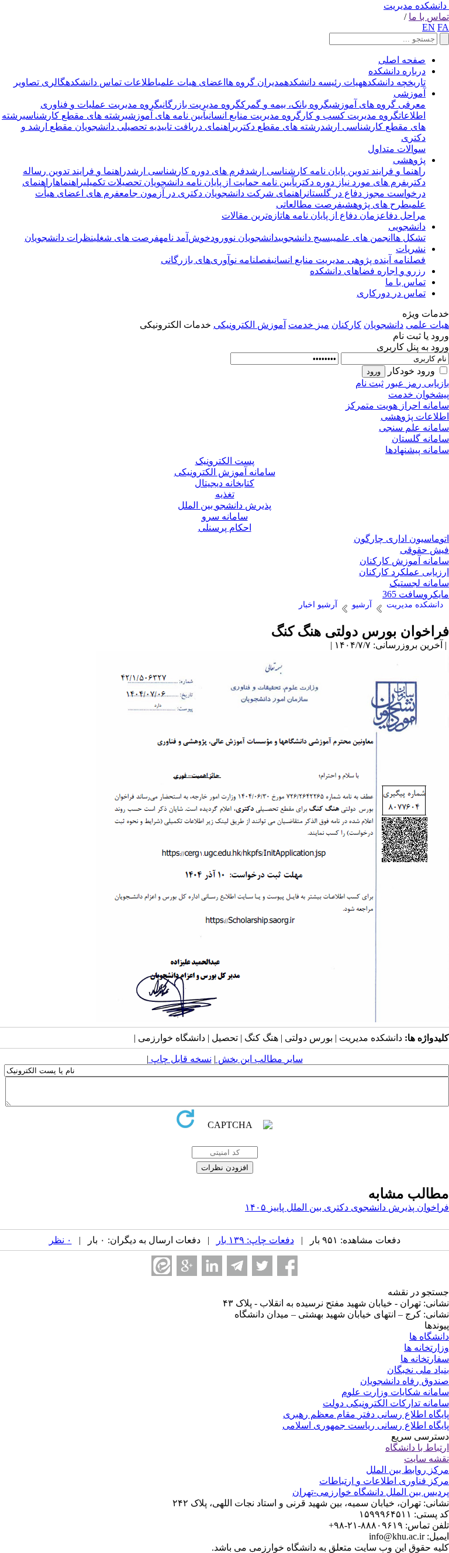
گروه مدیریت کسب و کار (350, 115)
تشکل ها (409, 238)
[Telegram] (237, 1265)
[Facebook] (287, 1265)
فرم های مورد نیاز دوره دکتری (350, 182)
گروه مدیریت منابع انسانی (253, 115)
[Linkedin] (212, 1265)
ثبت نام (369, 383)
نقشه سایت (426, 1459)
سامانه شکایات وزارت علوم (395, 1392)
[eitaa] (161, 1265)
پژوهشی (409, 160)
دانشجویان (383, 325)
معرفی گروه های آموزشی (377, 104)
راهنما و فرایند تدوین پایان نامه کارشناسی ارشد (335, 171)
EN (428, 27)
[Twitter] (262, 1265)
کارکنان (346, 325)
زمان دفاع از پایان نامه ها (331, 215)
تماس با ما (429, 17)
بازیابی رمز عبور (417, 383)
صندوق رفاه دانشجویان (404, 1381)
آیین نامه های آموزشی (165, 115)
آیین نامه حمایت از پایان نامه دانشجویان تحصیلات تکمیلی (189, 182)
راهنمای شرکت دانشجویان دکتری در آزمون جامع (213, 193)
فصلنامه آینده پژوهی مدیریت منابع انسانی (348, 260)
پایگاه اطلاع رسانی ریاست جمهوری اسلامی (365, 1425)
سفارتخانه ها (424, 1359)
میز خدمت (308, 325)
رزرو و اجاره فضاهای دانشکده (368, 271)
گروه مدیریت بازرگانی (200, 104)
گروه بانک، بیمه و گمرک (285, 104)
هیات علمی (427, 325)
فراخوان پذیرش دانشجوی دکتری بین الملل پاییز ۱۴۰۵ (347, 1207)
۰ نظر (60, 1240)
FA (443, 27)
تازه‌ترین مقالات (252, 215)
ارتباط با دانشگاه (417, 1447)
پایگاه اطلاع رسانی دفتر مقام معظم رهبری (366, 1414)
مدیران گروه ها (255, 82)
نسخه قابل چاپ (180, 1059)
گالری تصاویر (39, 82)
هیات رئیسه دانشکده (323, 82)
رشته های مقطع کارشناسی (74, 115)
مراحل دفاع (403, 215)
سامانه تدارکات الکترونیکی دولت (386, 1403)
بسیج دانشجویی (305, 238)
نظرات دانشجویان (59, 238)
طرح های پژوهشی (375, 204)
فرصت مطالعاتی (309, 204)
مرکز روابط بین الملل (407, 1470)
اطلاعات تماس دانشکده (111, 82)
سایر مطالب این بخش (259, 1059)
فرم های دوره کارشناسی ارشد (185, 171)
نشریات (411, 249)
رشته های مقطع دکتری (278, 127)
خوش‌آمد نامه (184, 238)
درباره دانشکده (397, 71)
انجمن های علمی (363, 238)
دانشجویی (407, 226)
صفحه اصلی (402, 60)
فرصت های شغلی (126, 238)
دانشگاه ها (429, 1336)
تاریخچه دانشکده (394, 82)
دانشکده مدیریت (415, 6)
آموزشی (409, 93)
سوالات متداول (397, 149)
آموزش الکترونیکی (249, 325)
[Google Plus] (187, 1265)
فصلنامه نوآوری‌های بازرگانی (216, 260)
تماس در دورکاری (391, 293)
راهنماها (68, 182)
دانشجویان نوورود (244, 238)
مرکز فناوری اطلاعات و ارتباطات (384, 1481)
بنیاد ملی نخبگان (418, 1370)
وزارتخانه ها (426, 1348)
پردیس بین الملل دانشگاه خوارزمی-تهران (370, 1492)
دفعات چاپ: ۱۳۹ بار (255, 1240)
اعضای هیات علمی (192, 82)
